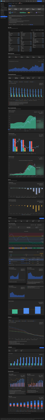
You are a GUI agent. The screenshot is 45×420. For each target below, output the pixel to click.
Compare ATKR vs (4, 16)
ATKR (10, 5)
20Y (15, 83)
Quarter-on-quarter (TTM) (40, 183)
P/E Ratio (13, 3)
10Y (12, 83)
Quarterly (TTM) (41, 83)
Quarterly (24, 375)
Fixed (41, 157)
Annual (21, 375)
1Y (9, 83)
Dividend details (41, 347)
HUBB (30, 24)
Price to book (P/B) (41, 302)
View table (41, 84)
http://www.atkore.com (25, 24)
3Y (10, 83)
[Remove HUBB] (42, 263)
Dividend (16, 3)
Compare (21, 3)
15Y (14, 287)
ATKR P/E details (41, 218)
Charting (19, 3)
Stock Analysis (10, 3)
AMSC (32, 24)
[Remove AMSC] (42, 261)
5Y (11, 83)
